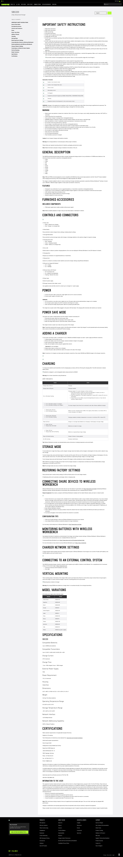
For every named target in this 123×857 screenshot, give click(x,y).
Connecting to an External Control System (21, 48)
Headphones (42, 830)
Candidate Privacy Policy (63, 843)
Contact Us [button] (12, 4)
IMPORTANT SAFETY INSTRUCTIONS (20, 22)
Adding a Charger (15, 34)
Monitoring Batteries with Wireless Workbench (22, 44)
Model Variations (15, 52)
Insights (78, 822)
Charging (14, 36)
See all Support (99, 845)
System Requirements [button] (46, 4)
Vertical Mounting (15, 50)
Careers (60, 828)
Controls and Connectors (17, 28)
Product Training (99, 830)
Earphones (42, 833)
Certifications (14, 56)
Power (13, 30)
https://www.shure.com (62, 566)
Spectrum (79, 833)
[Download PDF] (109, 13)
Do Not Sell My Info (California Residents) (67, 840)
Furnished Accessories (16, 26)
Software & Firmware (100, 833)
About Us (60, 822)
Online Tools (98, 828)
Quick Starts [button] (30, 4)
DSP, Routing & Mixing (44, 838)
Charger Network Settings (17, 46)
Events (78, 828)
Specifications (15, 54)
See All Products (43, 845)
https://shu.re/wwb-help (80, 543)
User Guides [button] (23, 4)
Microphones (42, 822)
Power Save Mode (15, 32)
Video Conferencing (44, 828)
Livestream (79, 830)
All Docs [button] (18, 4)
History (60, 825)
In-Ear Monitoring (43, 835)
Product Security (99, 840)
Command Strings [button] (37, 4)
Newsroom (79, 825)
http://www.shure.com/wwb (90, 488)
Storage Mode (15, 38)
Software (42, 843)
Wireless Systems (44, 825)
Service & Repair (99, 822)
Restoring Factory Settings (17, 40)
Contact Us (98, 843)
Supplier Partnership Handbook (102, 838)
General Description (16, 24)
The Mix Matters (62, 830)
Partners (60, 835)
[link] (5, 4)
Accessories (42, 840)
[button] (24, 23)
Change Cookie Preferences (64, 838)
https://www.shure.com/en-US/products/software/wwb (72, 540)
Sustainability (61, 833)
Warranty (98, 835)
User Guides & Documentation (102, 825)
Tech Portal (118, 1)
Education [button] (54, 4)
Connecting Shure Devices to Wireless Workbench (22, 42)
